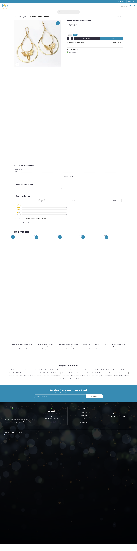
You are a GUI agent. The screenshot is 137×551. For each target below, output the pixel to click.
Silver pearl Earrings (13, 375)
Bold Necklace (122, 369)
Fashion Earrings (123, 372)
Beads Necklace (39, 369)
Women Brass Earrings (93, 375)
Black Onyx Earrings (35, 375)
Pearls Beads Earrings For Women (51, 375)
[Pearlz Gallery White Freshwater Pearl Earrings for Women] (115, 289)
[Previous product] (117, 17)
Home (17, 17)
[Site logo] (5, 6)
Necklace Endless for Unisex (121, 375)
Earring (22, 17)
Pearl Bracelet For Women (68, 372)
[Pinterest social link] (123, 1)
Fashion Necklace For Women (53, 369)
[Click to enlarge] (17, 64)
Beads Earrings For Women (78, 375)
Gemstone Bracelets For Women (95, 372)
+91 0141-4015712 (51, 421)
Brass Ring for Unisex (75, 378)
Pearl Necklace (29, 369)
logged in (24, 222)
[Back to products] (119, 17)
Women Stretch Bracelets (53, 372)
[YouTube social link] (120, 416)
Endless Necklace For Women (109, 369)
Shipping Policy (84, 422)
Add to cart (86, 38)
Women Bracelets (40, 372)
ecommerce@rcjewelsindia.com (51, 413)
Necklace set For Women (17, 369)
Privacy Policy (84, 412)
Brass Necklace (95, 369)
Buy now (112, 38)
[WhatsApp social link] (125, 1)
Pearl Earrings (24, 348)
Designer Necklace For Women (71, 369)
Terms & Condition (84, 419)
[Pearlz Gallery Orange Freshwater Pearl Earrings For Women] (22, 289)
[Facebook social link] (119, 1)
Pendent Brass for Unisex (62, 378)
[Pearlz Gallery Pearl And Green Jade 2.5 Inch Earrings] (45, 289)
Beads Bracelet (81, 372)
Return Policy (84, 415)
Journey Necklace (85, 369)
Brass (26, 17)
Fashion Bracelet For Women (16, 372)
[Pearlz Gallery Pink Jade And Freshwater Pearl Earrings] (68, 289)
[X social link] (121, 1)
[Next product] (121, 17)
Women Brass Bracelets (111, 372)
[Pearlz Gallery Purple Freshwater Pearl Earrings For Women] (92, 289)
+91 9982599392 (51, 422)
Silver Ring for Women (106, 375)
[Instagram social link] (117, 416)
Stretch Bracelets (30, 372)
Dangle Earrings (24, 375)
